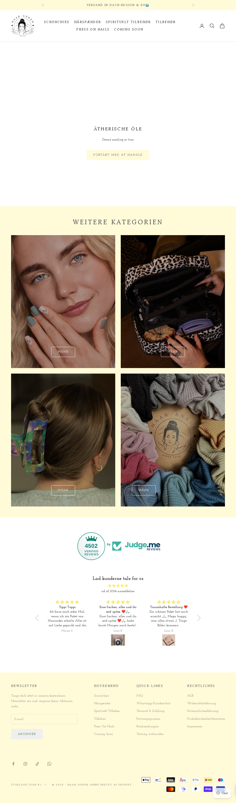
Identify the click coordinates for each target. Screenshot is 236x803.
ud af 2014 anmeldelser (118, 591)
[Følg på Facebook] (13, 763)
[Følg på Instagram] (25, 763)
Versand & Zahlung (150, 711)
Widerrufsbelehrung (201, 703)
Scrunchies (57, 22)
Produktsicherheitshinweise (206, 719)
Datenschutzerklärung (202, 711)
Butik (35, 48)
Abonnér (27, 734)
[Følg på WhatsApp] (49, 763)
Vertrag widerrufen (150, 734)
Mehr (63, 351)
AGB (190, 696)
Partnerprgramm (148, 719)
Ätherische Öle (57, 48)
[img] (118, 586)
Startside (18, 48)
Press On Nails (92, 29)
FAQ (139, 696)
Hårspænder (87, 22)
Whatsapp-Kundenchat (153, 703)
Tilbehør (166, 22)
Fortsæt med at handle (117, 154)
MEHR (144, 490)
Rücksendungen (147, 726)
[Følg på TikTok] (37, 763)
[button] (38, 618)
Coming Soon (128, 29)
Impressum (194, 726)
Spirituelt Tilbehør (128, 22)
